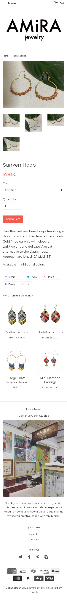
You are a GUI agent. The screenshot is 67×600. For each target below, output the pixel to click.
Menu (11, 3)
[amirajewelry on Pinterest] (38, 557)
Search (33, 534)
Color (7, 183)
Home (5, 56)
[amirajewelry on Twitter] (21, 557)
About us (33, 539)
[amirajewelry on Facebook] (29, 557)
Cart (61, 3)
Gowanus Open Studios (33, 415)
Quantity (9, 199)
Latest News (33, 408)
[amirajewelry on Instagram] (46, 557)
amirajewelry (37, 587)
